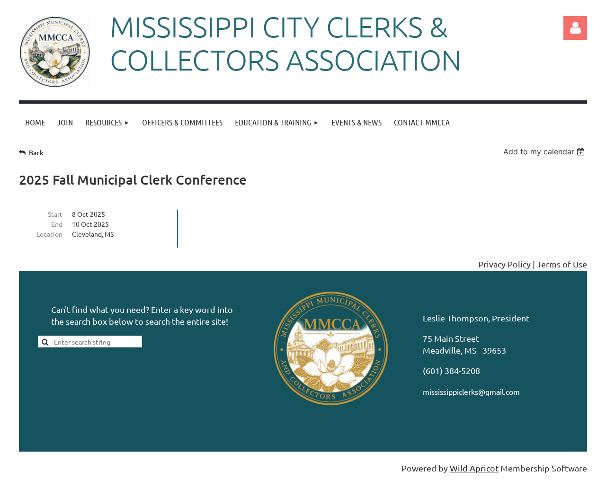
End (56, 224)
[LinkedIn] (68, 264)
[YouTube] (89, 264)
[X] (46, 264)
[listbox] (545, 151)
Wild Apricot (474, 468)
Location (49, 234)
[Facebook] (25, 264)
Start (55, 214)
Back (36, 152)
